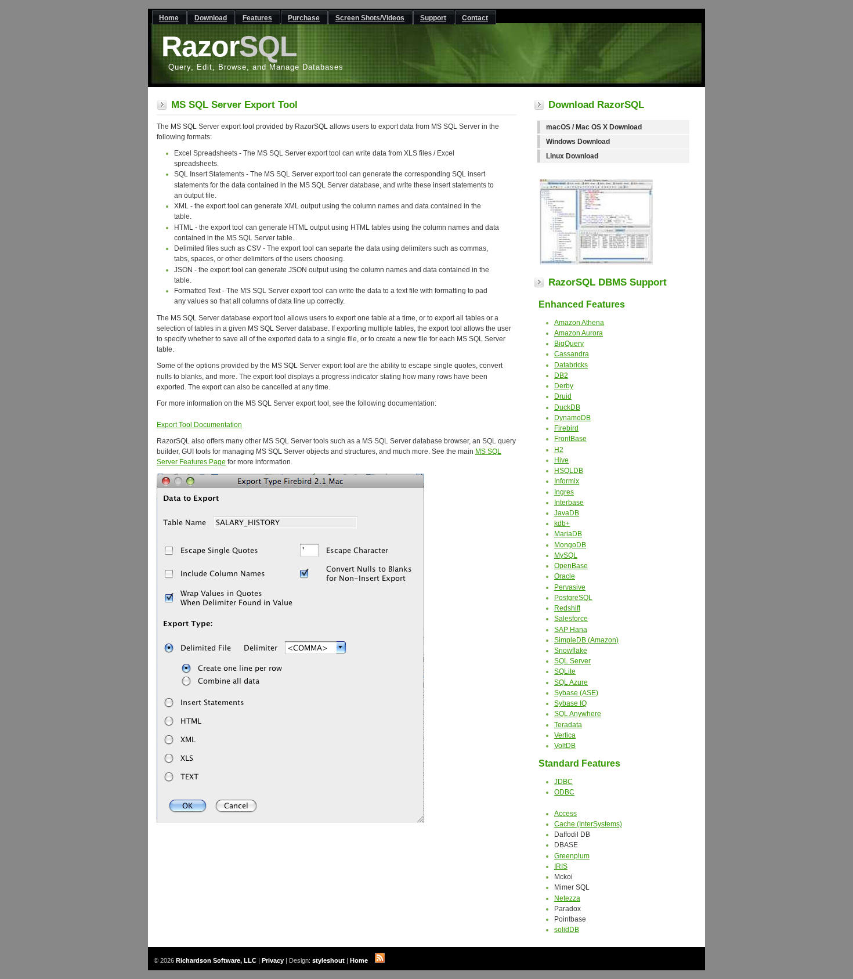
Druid (563, 396)
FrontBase (570, 439)
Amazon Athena (579, 323)
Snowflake (570, 650)
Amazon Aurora (578, 333)
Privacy (273, 960)
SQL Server (572, 661)
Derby (563, 386)
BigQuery (569, 343)
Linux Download (572, 156)
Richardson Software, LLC (216, 960)
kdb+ (562, 523)
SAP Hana (570, 630)
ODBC (564, 792)
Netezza (567, 898)
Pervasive (569, 587)
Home (359, 960)
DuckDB (567, 407)
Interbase (569, 502)
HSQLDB (568, 471)
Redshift (567, 608)
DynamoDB (572, 418)
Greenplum (572, 856)
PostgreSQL (573, 598)
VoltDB (565, 746)
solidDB (566, 930)
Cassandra (571, 354)
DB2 (561, 375)
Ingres (564, 492)
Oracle (564, 576)
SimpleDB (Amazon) (586, 640)
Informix (566, 481)
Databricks (571, 365)
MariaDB (568, 534)
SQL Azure (571, 682)
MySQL (565, 555)
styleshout (328, 960)
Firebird (566, 428)
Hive (561, 460)
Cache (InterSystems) (588, 824)
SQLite (565, 671)
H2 (558, 450)
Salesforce (571, 619)
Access (565, 814)
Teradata (568, 725)
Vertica (565, 735)
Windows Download (578, 142)
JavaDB (566, 513)
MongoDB (570, 545)
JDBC (563, 782)
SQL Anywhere (577, 714)
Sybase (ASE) (576, 693)
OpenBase (571, 566)
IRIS (561, 866)
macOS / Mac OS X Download (594, 127)
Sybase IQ (570, 703)
